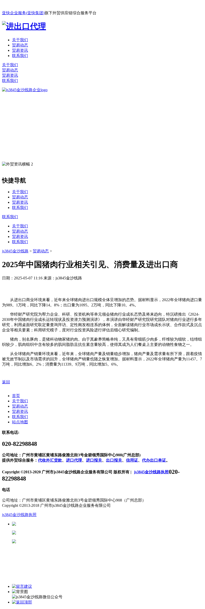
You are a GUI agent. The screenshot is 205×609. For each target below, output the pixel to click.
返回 (6, 382)
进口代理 (74, 460)
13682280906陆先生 (55, 541)
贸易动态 (20, 45)
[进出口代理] (24, 26)
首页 (16, 396)
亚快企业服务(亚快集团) (23, 13)
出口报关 (114, 460)
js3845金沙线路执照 (151, 472)
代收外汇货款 (50, 460)
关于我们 (20, 40)
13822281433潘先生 (55, 533)
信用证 (132, 460)
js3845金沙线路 (15, 251)
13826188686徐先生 (55, 524)
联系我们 (20, 55)
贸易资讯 (20, 50)
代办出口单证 (154, 460)
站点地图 (20, 422)
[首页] (25, 90)
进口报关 (94, 460)
